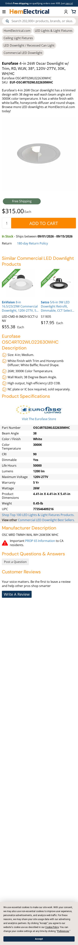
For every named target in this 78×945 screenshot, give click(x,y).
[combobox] (39, 21)
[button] (6, 11)
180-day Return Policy (32, 243)
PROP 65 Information (40, 541)
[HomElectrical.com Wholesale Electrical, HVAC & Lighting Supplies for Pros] (30, 11)
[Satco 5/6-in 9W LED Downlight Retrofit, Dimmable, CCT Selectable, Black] (59, 283)
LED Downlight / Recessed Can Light (29, 45)
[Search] (7, 21)
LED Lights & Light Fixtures (54, 31)
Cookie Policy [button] (52, 927)
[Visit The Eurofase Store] (39, 410)
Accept (39, 939)
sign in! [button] (69, 3)
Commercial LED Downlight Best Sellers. (46, 520)
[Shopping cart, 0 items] (74, 11)
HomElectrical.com (17, 31)
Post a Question (15, 562)
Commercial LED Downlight (23, 53)
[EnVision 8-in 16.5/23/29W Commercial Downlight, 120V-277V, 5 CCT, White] (20, 283)
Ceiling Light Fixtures (18, 38)
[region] (39, 298)
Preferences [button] (63, 931)
